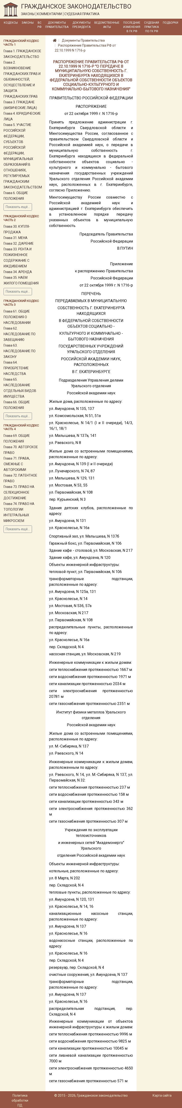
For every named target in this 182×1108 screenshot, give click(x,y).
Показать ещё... (18, 207)
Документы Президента (81, 25)
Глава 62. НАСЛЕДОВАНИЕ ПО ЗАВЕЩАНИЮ (20, 334)
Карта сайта (162, 1095)
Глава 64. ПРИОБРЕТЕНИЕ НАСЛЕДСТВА (16, 368)
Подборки (170, 22)
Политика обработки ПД (20, 1100)
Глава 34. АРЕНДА (18, 272)
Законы (28, 22)
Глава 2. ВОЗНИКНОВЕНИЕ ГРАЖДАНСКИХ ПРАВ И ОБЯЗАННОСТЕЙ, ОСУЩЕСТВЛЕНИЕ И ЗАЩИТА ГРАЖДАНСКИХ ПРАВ (22, 79)
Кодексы (11, 22)
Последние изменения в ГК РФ (131, 27)
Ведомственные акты (106, 25)
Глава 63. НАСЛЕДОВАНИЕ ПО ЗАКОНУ (20, 351)
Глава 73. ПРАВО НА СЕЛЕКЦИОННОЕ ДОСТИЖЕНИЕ (19, 492)
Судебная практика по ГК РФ (151, 27)
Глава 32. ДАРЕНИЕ (19, 243)
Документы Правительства (56, 25)
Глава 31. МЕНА (15, 238)
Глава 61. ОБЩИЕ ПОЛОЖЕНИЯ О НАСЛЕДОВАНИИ (17, 317)
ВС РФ (39, 25)
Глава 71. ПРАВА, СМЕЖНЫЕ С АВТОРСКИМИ (17, 464)
